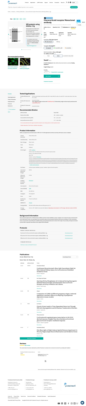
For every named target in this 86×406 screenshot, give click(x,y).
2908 (30, 188)
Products (13, 11)
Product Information (12, 99)
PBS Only (58, 41)
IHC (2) (28, 257)
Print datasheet (12, 109)
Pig (34, 260)
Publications (65, 27)
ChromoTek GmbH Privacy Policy (14, 400)
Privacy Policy (16, 396)
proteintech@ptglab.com (13, 389)
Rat (27, 260)
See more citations (31, 338)
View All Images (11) (31, 45)
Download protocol (69, 233)
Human (21, 260)
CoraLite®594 (68, 48)
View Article (39, 275)
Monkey (30, 260)
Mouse (25, 260)
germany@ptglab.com (48, 389)
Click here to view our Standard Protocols (28, 244)
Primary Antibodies (20, 11)
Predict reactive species (34, 164)
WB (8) (25, 257)
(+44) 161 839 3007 (30, 387)
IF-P (24, 19)
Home (9, 11)
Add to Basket (48, 76)
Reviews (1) (73, 27)
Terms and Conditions (31, 396)
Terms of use (23, 396)
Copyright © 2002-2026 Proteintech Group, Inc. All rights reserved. (35, 400)
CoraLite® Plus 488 (58, 48)
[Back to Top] (78, 403)
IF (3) (32, 257)
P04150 (30, 202)
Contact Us (10, 396)
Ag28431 (33, 149)
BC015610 (39, 156)
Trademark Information (41, 396)
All (14, 19)
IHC (21, 19)
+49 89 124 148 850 (48, 387)
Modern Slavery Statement (13, 397)
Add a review (27, 345)
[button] (82, 402)
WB (17, 19)
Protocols (10, 103)
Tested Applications (11, 97)
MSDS (9, 111)
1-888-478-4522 (11, 387)
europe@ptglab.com (30, 389)
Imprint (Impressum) (52, 396)
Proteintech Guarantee (48, 81)
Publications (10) (11, 101)
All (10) (21, 257)
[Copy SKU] (55, 53)
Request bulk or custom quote (57, 72)
